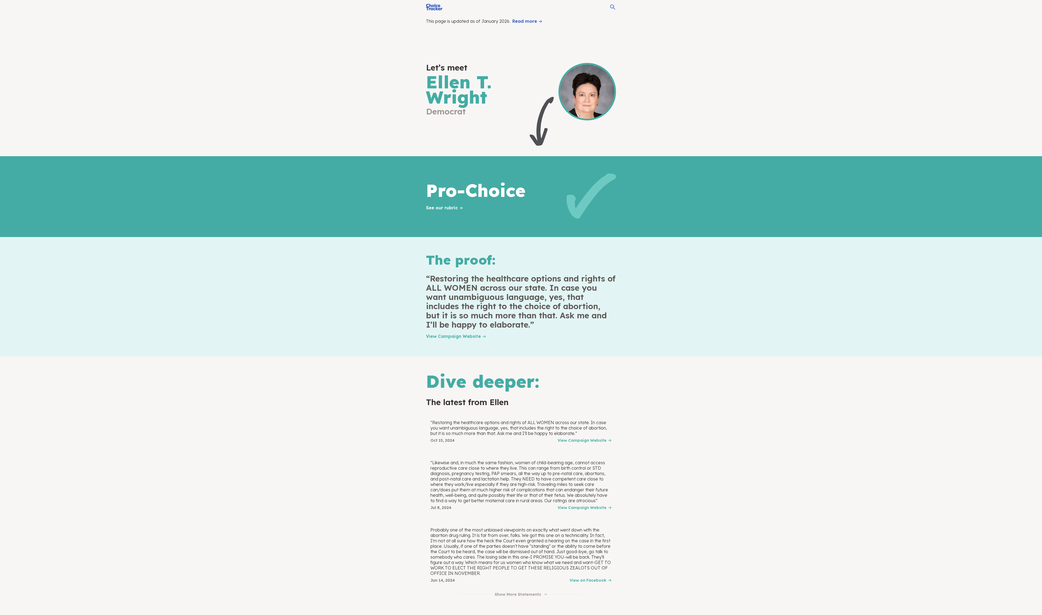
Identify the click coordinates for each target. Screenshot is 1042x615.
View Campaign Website (453, 336)
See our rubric (442, 207)
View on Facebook (588, 580)
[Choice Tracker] (434, 7)
